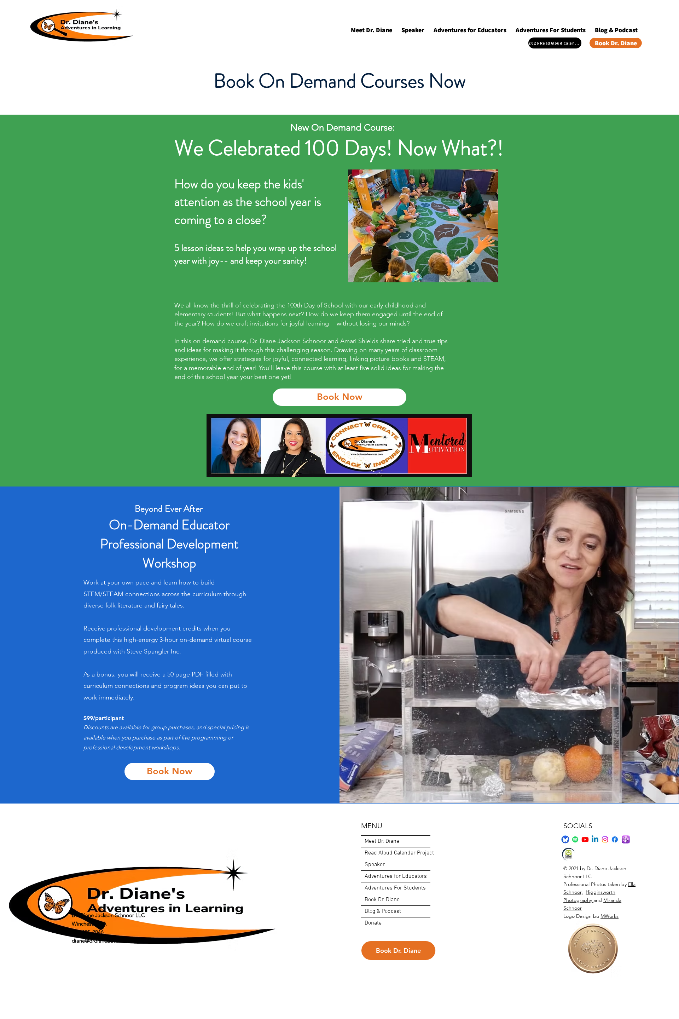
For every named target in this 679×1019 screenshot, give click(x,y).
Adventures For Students (395, 888)
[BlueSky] (565, 839)
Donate (373, 923)
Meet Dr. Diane (382, 841)
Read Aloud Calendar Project (397, 853)
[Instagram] (605, 839)
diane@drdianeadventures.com (108, 940)
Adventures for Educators (396, 876)
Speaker (375, 864)
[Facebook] (615, 839)
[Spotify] (575, 839)
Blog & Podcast (383, 911)
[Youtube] (585, 839)
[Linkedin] (595, 839)
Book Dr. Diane (382, 899)
